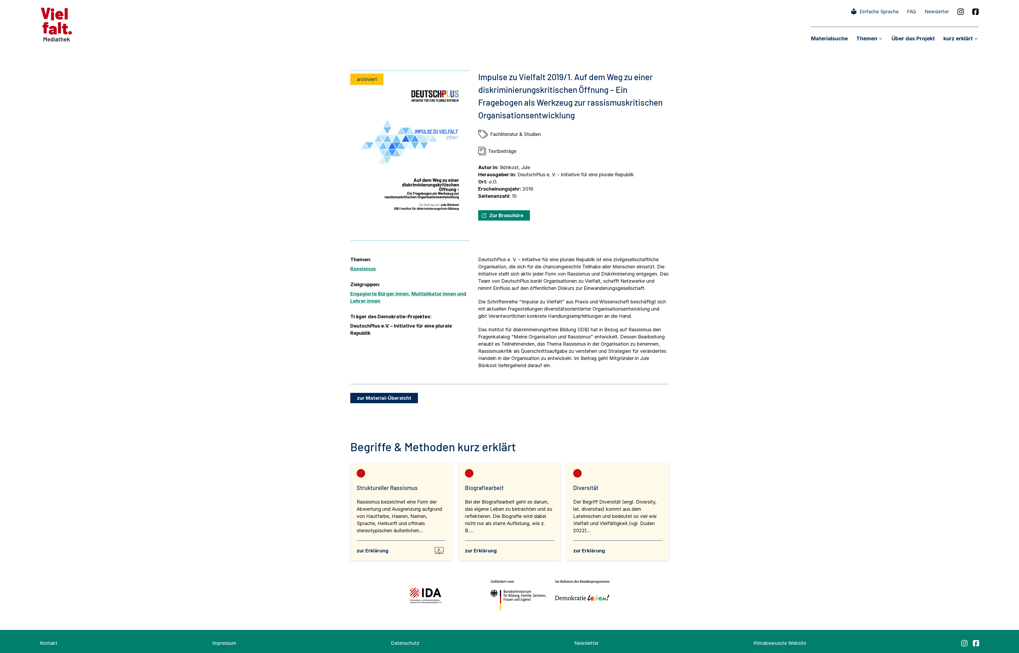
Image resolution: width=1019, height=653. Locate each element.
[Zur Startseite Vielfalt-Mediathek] (56, 24)
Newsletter (937, 11)
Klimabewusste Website (779, 643)
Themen (866, 38)
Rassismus (363, 269)
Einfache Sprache (879, 11)
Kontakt (48, 643)
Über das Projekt (913, 38)
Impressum (224, 643)
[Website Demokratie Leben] (581, 595)
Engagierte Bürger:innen (379, 294)
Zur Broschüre (506, 215)
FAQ (911, 11)
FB (975, 11)
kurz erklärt (958, 38)
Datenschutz (405, 643)
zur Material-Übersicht (384, 398)
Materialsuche (829, 38)
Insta (960, 11)
